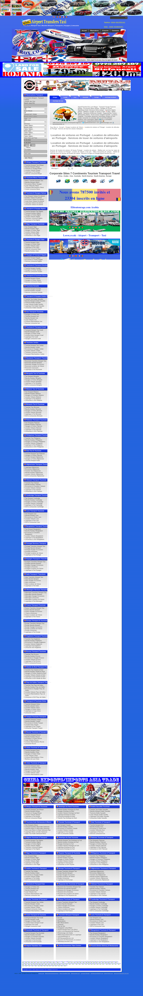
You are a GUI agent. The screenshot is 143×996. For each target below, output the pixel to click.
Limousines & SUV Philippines (34, 447)
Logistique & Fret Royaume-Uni (67, 895)
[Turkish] (48, 965)
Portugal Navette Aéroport (33, 548)
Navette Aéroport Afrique (32, 167)
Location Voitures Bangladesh (34, 536)
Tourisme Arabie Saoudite (33, 302)
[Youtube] (37, 949)
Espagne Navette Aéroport (33, 563)
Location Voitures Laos (32, 519)
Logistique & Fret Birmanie (33, 414)
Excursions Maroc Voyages (33, 184)
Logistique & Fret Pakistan (33, 429)
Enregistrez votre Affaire (65, 928)
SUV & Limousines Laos (32, 522)
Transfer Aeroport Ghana (32, 278)
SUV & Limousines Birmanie (33, 416)
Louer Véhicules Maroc (32, 185)
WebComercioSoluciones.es (52, 973)
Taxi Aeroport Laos (30, 514)
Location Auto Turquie (31, 725)
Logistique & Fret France (32, 616)
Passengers (27, 149)
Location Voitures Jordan (32, 350)
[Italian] (38, 963)
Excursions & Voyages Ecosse (34, 658)
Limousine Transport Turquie (33, 728)
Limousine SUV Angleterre (33, 647)
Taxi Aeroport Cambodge (32, 498)
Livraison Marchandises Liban (34, 774)
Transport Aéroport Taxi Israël (34, 330)
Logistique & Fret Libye (32, 247)
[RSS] (49, 953)
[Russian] (101, 963)
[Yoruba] (65, 965)
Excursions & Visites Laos (33, 517)
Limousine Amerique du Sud (66, 849)
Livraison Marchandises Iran (33, 321)
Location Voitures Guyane (65, 861)
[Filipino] (87, 962)
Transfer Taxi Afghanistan (33, 471)
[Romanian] (98, 963)
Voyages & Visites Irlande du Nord (35, 673)
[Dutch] (78, 962)
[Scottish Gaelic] (107, 963)
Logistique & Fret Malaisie (33, 398)
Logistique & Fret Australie (33, 940)
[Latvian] (55, 963)
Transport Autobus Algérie (33, 213)
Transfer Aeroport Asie (97, 825)
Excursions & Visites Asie (98, 828)
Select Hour (27, 107)
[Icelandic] (29, 963)
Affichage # (54, 168)
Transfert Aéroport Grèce (32, 704)
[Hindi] (23, 963)
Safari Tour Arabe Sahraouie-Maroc (35, 833)
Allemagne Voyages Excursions (34, 596)
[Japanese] (40, 963)
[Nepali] (77, 963)
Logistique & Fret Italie (32, 585)
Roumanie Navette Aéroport (33, 362)
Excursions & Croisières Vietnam (35, 486)
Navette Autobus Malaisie (33, 393)
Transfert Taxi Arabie (31, 871)
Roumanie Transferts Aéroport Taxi (35, 361)
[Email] (45, 953)
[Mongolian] (74, 963)
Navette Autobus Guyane (65, 857)
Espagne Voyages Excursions (34, 565)
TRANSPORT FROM (30, 114)
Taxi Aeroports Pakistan (32, 423)
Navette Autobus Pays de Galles (35, 687)
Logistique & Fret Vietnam (33, 489)
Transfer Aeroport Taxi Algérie (34, 211)
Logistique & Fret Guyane (65, 863)
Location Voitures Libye (32, 246)
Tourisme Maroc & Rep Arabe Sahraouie (37, 828)
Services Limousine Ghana (33, 282)
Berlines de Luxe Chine (32, 759)
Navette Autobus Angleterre (33, 640)
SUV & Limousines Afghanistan (34, 476)
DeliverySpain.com (108, 973)
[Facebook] (25, 949)
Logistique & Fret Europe (32, 632)
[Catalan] (51, 962)
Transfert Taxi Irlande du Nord (34, 670)
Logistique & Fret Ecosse (33, 661)
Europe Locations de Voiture (33, 628)
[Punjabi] (95, 963)
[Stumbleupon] (41, 953)
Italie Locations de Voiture (33, 584)
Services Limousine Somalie (33, 292)
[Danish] (75, 962)
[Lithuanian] (58, 963)
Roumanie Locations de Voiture (34, 366)
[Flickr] (29, 957)
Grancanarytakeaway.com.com (121, 973)
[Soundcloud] (41, 949)
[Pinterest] (49, 949)
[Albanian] (29, 962)
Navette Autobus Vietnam (33, 484)
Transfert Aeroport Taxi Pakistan (35, 453)
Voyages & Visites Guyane (66, 859)
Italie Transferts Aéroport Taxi (34, 577)
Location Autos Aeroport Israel (34, 335)
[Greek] (103, 962)
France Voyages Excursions (33, 611)
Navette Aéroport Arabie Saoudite (35, 301)
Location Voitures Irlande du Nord (35, 675)
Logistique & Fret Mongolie (33, 383)
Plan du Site (61, 926)
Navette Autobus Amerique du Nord (68, 809)
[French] (92, 962)
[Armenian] (35, 962)
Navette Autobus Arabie (32, 873)
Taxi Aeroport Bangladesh (33, 529)
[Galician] (94, 962)
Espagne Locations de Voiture (34, 568)
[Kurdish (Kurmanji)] (49, 963)
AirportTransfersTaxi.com (107, 153)
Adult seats (27, 120)
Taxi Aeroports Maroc (31, 825)
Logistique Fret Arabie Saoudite (34, 306)
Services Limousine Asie (97, 833)
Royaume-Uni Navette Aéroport (67, 888)
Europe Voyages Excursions (33, 627)
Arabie (65, 97)
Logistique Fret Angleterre (33, 646)
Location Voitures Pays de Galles (35, 692)
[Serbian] (110, 963)
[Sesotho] (113, 963)
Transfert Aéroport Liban (32, 766)
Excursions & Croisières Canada (67, 828)
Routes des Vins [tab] (30, 101)
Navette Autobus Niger (32, 228)
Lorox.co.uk (41, 973)
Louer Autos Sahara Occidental (34, 201)
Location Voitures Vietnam (33, 488)
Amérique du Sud (58, 101)
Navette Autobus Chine (32, 752)
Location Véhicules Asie (97, 830)
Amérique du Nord (110, 97)
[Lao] (52, 963)
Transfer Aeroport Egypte (32, 258)
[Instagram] (45, 949)
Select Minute (28, 111)
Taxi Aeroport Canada (64, 825)
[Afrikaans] (26, 962)
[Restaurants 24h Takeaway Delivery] (45, 90)
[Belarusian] (45, 962)
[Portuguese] (92, 963)
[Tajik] (39, 965)
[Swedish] (36, 965)
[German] (100, 962)
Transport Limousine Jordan (33, 352)
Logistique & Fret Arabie (32, 878)
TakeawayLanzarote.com (65, 941)
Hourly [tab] (27, 99)
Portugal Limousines (31, 551)
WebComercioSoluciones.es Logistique (69, 934)
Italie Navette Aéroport (32, 579)
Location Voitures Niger (32, 232)
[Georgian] (97, 962)
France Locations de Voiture (33, 615)
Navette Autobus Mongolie (33, 378)
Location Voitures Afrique (32, 170)
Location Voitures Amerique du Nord (68, 813)
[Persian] (86, 963)
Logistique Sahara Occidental (34, 203)
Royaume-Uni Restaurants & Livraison (69, 940)
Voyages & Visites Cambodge (34, 502)
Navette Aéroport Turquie (32, 721)
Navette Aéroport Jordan (32, 347)
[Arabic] (32, 962)
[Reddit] (37, 953)
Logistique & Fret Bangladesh (34, 537)
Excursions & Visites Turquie (34, 723)
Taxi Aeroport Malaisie (32, 392)
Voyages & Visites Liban (32, 771)
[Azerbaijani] (39, 962)
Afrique (55, 97)
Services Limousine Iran (32, 323)
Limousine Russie (30, 743)
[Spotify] (25, 957)
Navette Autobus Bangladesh (34, 531)
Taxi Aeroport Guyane (64, 856)
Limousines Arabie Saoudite (33, 307)
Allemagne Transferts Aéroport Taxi (35, 592)
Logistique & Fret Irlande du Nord (35, 676)
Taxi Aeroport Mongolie (32, 376)
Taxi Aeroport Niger (31, 227)
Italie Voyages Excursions (33, 580)
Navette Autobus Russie (32, 737)
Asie (75, 97)
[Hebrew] (116, 962)
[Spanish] (27, 965)
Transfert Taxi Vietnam (32, 483)
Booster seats (28, 127)
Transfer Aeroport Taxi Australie (34, 933)
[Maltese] (64, 963)
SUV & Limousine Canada (65, 833)
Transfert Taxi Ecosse (32, 654)
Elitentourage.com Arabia (65, 933)
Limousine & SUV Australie (33, 941)
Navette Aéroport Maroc (32, 182)
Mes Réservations (63, 923)
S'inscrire (105, 30)
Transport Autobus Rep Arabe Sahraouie (37, 827)
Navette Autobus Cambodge (33, 500)
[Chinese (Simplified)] (59, 962)
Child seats (27, 134)
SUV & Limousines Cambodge (34, 507)
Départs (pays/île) (29, 103)
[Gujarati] (106, 962)
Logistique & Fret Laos (32, 520)
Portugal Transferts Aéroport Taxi (35, 546)
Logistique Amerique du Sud (66, 847)
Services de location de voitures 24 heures (63, 150)
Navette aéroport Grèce (32, 706)
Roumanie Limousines (32, 368)
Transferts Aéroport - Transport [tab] (34, 98)
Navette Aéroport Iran (31, 318)
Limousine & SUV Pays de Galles (35, 697)
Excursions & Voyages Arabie (34, 875)
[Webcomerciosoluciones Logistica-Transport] (77, 90)
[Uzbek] (56, 965)
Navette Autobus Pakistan (33, 424)
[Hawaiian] (113, 962)
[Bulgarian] (48, 962)
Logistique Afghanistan (32, 467)
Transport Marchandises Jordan (34, 354)
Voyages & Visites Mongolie (33, 380)
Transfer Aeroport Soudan (33, 268)
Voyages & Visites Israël (32, 333)
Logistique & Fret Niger (32, 234)
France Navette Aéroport (32, 610)
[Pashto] (83, 963)
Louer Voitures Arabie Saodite (34, 304)
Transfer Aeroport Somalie (33, 289)
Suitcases (27, 123)
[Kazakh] (43, 963)
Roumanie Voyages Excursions (34, 364)
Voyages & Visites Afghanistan (34, 459)
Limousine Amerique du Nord (66, 816)
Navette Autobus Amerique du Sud (68, 842)
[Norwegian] (80, 963)
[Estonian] (84, 962)
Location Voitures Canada (65, 830)
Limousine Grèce (30, 712)
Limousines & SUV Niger (32, 235)
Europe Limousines (31, 630)
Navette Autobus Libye (32, 251)
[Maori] (67, 963)
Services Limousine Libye (33, 249)
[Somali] (23, 965)
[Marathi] (70, 963)
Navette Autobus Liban (32, 769)
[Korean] (46, 963)
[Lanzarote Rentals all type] (110, 90)
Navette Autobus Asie (96, 827)
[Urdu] (53, 965)
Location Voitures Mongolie (33, 381)
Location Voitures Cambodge (34, 503)
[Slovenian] (119, 963)
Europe (96, 97)
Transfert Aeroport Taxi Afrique (34, 165)
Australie (85, 97)
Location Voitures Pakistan (33, 428)
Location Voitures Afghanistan (34, 474)
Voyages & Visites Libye (32, 244)
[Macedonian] (61, 963)
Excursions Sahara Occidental (34, 199)
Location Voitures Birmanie (33, 412)
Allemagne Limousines (32, 598)
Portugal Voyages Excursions (34, 549)
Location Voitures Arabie (32, 876)
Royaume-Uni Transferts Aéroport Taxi (69, 887)
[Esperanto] (81, 962)
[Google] (33, 949)
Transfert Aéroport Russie (33, 735)
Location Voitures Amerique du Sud (68, 845)
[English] (23, 962)
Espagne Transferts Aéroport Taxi (35, 562)
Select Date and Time (30, 138)
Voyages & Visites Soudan (33, 270)
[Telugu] (42, 965)
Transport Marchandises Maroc (34, 187)
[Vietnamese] (59, 965)
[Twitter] (29, 949)
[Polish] (89, 963)
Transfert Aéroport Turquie (33, 719)
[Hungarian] (26, 963)
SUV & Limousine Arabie (32, 880)
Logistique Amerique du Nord (66, 814)
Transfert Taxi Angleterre (32, 639)
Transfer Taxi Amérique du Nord (67, 818)
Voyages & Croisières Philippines (35, 441)
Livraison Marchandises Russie (34, 742)
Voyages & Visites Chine (32, 754)
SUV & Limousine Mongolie (33, 385)
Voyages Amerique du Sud (66, 844)
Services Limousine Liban (33, 767)
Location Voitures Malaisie (33, 397)
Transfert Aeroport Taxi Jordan (34, 345)
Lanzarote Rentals (85, 973)
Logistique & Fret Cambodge (33, 505)
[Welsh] (62, 965)
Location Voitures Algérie (32, 216)
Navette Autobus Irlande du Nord (35, 671)
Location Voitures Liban (32, 772)
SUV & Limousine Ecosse (33, 663)
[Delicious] (29, 953)
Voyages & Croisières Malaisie (34, 395)
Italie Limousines (30, 582)
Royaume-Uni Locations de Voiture (68, 893)
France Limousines (31, 613)
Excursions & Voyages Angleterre (35, 642)
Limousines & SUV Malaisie (33, 400)
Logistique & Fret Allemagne (33, 601)
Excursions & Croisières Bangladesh (101, 936)
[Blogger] (33, 953)
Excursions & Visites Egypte (34, 259)
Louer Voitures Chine (31, 755)
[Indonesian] (32, 963)
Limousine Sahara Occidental (34, 204)
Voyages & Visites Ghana (33, 280)
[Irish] (35, 963)
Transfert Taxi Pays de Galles (34, 685)
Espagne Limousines (31, 567)
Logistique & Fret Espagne (33, 570)
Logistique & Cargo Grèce (33, 711)
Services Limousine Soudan (33, 271)
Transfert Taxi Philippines (33, 438)
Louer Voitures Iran (31, 320)
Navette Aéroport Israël (32, 332)
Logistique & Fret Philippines (34, 445)
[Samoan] (104, 963)
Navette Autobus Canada (65, 827)
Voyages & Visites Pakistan (33, 426)
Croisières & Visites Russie (33, 738)
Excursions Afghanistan (32, 469)
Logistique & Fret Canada (65, 832)
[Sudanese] (30, 965)
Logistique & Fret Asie (96, 832)
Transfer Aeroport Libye (32, 242)
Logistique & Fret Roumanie (33, 369)
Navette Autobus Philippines (33, 440)
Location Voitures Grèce (32, 707)
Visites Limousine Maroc (32, 189)
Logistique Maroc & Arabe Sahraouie (36, 832)
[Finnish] (89, 962)
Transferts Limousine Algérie (33, 218)
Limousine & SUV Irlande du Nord (35, 678)
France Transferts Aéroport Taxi (34, 608)
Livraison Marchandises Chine (34, 757)
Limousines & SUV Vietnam (33, 491)
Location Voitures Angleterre (33, 644)
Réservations (94, 30)
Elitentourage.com (75, 973)
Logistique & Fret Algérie (32, 220)
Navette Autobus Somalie (33, 290)
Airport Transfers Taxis (64, 973)
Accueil (84, 30)
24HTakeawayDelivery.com (97, 973)
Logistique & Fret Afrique (32, 172)
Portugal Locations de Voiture (34, 553)
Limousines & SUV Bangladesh (34, 539)
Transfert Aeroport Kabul (32, 460)
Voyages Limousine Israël (33, 338)
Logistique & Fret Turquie (32, 726)
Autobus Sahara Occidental (33, 198)
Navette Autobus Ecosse (32, 656)
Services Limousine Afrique (33, 173)
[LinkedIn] (25, 953)
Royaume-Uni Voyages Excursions (68, 890)
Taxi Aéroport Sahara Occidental (35, 196)
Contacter (60, 924)
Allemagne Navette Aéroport (33, 594)
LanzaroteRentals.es (64, 936)
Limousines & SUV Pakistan (33, 431)
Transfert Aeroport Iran (32, 316)
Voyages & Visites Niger (32, 230)
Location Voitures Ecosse (33, 659)
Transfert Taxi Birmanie (32, 407)
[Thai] (45, 965)
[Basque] (42, 962)
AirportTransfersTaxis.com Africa (67, 929)
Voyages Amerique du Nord (66, 811)
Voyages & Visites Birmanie (33, 411)
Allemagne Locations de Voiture (34, 599)
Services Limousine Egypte (33, 261)
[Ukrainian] (50, 965)
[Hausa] (109, 962)
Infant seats (27, 131)
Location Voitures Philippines (34, 443)
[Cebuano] (55, 962)
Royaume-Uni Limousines (65, 892)
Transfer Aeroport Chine (32, 750)
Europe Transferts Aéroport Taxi (34, 623)
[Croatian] (69, 962)
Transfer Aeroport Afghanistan (34, 457)
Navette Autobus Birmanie (33, 409)
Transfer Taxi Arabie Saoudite (34, 299)
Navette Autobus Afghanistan (34, 472)
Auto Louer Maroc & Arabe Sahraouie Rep (37, 830)
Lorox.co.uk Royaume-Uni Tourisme (68, 931)
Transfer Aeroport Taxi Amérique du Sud (70, 840)
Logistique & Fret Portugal (33, 555)
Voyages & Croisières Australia (34, 936)
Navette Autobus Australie (33, 935)
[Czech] (72, 962)
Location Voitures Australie (33, 938)
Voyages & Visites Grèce (32, 709)
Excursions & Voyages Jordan (34, 349)
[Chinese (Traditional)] (65, 962)
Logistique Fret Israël (31, 337)
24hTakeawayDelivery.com (66, 938)
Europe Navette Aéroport (32, 625)
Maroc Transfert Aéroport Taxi (34, 180)
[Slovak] (116, 963)
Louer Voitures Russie (31, 740)
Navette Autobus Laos (32, 515)
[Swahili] (33, 965)
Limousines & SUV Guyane (66, 864)
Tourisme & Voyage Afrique (33, 168)
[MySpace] (33, 957)
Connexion (115, 30)
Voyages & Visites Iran (32, 314)
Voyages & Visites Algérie (33, 215)
